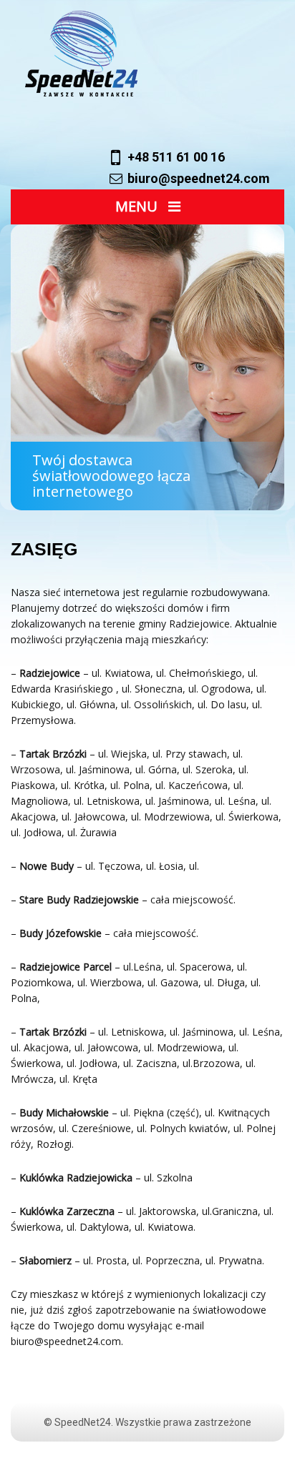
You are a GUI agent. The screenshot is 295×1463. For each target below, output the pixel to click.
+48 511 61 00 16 (176, 156)
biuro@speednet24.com (198, 178)
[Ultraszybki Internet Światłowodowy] (154, 53)
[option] (147, 367)
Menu (138, 206)
